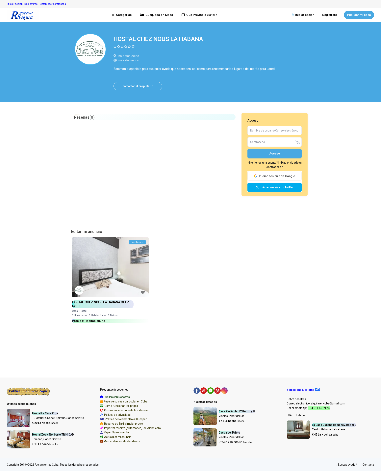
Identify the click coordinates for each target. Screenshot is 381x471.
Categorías (124, 15)
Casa (75, 310)
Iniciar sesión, (15, 3)
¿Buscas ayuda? (347, 464)
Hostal (83, 310)
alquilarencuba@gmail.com (328, 403)
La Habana (338, 429)
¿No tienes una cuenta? (263, 162)
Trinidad (37, 439)
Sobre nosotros (296, 399)
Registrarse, (31, 3)
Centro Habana (321, 429)
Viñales (223, 416)
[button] (303, 389)
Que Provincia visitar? (201, 15)
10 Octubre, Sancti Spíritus (48, 418)
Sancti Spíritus (75, 418)
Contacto (368, 464)
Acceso (274, 153)
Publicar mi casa (359, 15)
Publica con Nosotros (117, 397)
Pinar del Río (236, 416)
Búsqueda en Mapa (159, 15)
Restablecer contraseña (52, 3)
